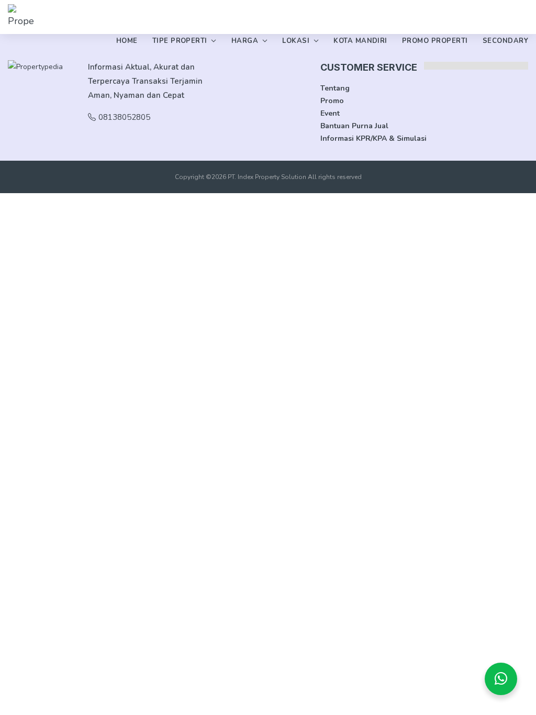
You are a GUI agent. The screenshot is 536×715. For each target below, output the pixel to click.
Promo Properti (435, 41)
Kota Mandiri (360, 41)
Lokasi (295, 41)
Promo (332, 101)
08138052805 (124, 117)
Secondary (505, 41)
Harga (244, 41)
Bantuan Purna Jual (354, 126)
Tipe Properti (179, 41)
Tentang (335, 88)
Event (330, 113)
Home (127, 41)
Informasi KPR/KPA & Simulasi (373, 138)
